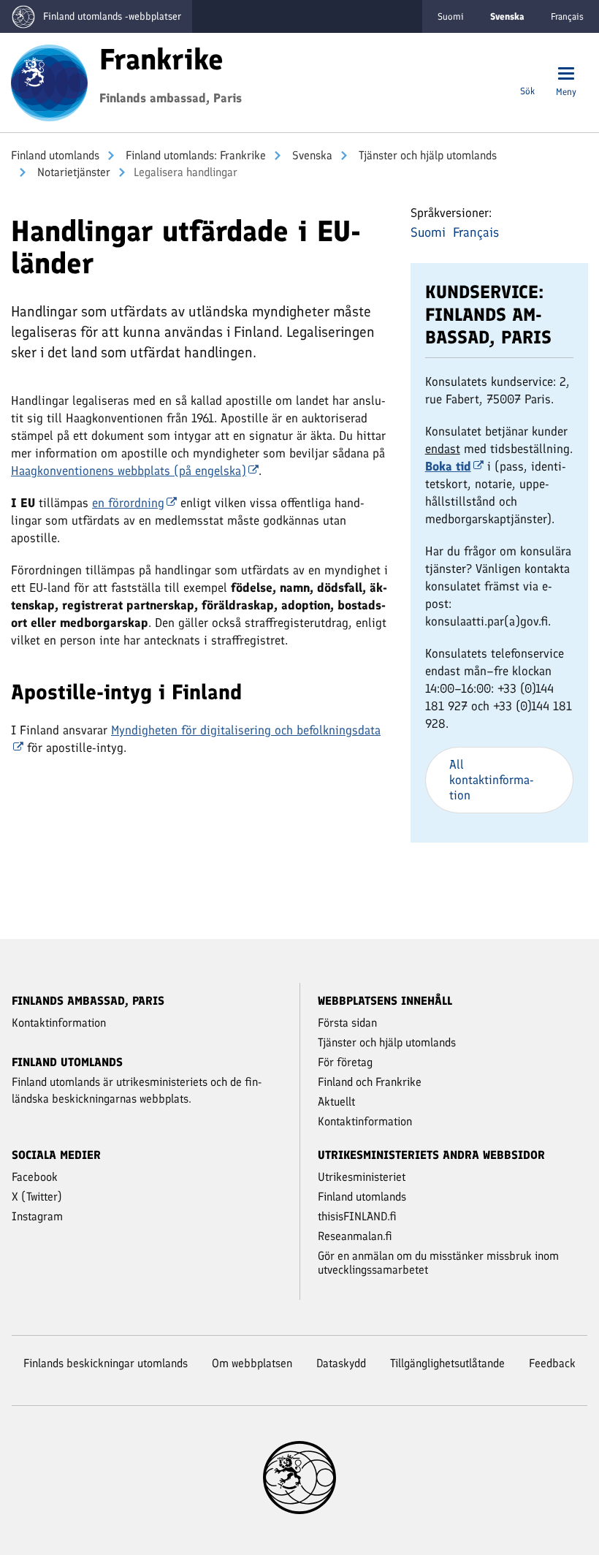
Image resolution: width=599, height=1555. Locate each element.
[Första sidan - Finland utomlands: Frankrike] (49, 81)
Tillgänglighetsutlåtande (447, 1363)
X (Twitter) (37, 1197)
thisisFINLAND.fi (357, 1216)
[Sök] (527, 74)
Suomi (451, 16)
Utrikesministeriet (361, 1177)
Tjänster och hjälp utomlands (426, 155)
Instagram (37, 1216)
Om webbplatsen (252, 1363)
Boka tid (448, 466)
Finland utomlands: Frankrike (194, 155)
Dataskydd (341, 1363)
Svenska (310, 155)
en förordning (128, 502)
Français (567, 16)
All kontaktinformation (491, 780)
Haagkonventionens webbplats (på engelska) (128, 470)
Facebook (35, 1177)
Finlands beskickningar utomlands (105, 1363)
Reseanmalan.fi (355, 1236)
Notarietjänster (72, 172)
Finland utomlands (55, 155)
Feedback (552, 1363)
